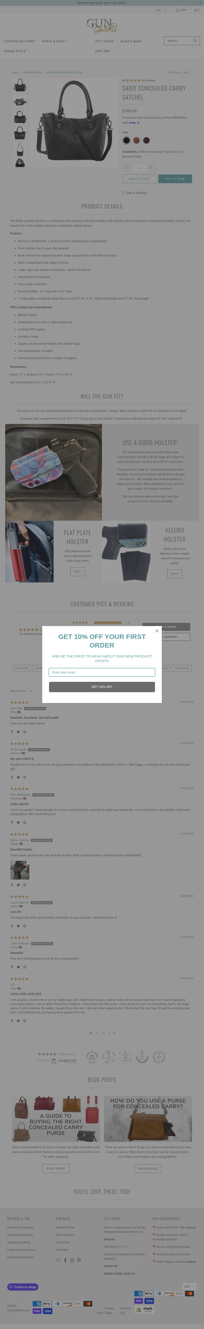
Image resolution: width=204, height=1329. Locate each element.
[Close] (157, 631)
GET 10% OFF (102, 687)
